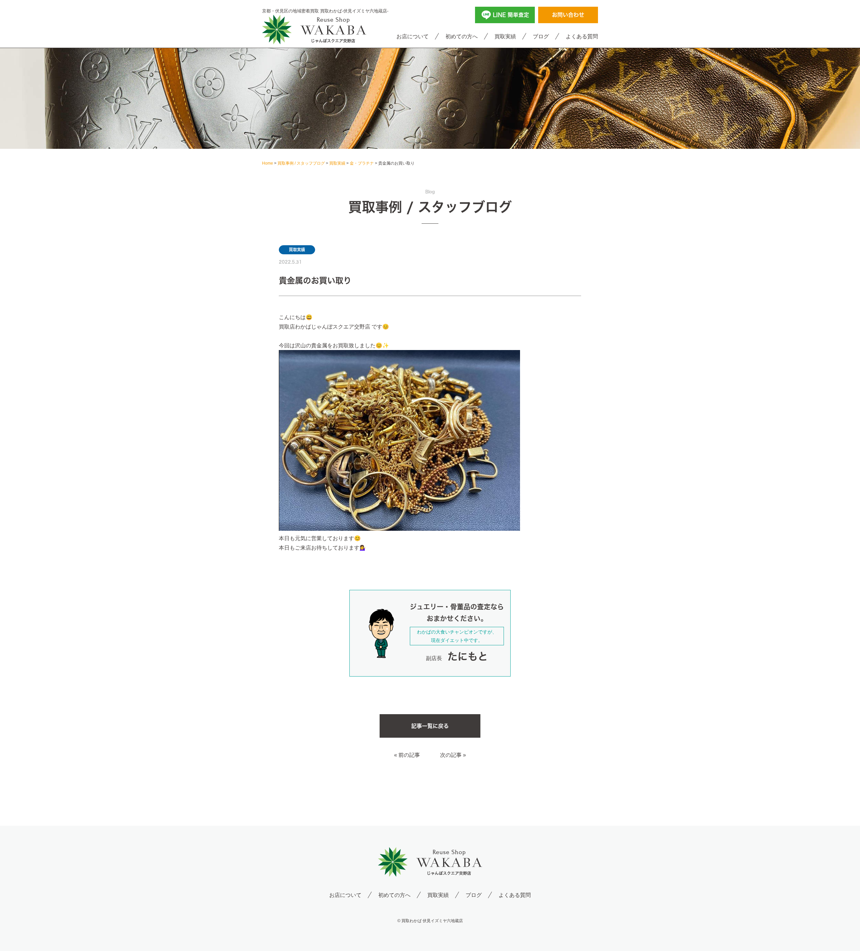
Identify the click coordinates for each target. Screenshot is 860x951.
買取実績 (505, 36)
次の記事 (451, 755)
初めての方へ (461, 36)
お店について (412, 36)
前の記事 (409, 755)
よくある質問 (582, 36)
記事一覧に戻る (430, 726)
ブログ (541, 36)
